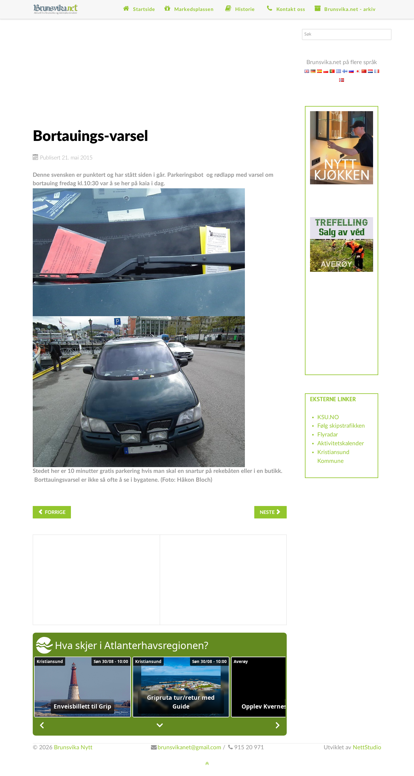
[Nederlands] (370, 71)
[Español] (319, 71)
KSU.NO (328, 417)
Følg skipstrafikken (341, 426)
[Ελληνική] (338, 71)
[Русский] (351, 71)
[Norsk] (341, 80)
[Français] (376, 71)
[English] (306, 71)
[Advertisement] (160, 71)
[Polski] (325, 71)
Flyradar (327, 435)
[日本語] (357, 71)
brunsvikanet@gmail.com (189, 747)
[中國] (364, 71)
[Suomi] (344, 71)
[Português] (332, 71)
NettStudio (367, 747)
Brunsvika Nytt (73, 747)
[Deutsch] (313, 71)
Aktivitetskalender (340, 443)
